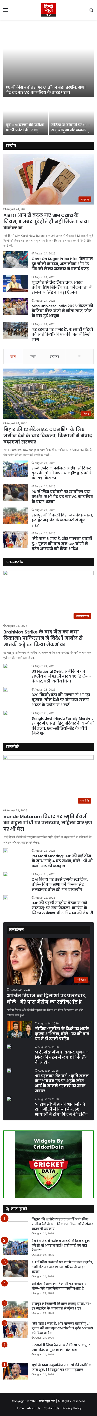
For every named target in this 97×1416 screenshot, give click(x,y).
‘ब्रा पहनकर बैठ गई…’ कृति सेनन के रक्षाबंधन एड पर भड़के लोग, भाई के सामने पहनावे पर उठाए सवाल (62, 1083)
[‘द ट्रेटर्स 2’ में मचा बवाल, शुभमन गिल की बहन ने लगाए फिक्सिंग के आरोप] (9, 1047)
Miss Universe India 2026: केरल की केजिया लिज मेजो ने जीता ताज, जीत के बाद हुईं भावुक (62, 311)
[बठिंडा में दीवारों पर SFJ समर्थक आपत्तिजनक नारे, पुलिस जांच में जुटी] (71, 116)
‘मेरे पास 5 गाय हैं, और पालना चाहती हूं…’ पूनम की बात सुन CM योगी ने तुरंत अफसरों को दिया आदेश (62, 543)
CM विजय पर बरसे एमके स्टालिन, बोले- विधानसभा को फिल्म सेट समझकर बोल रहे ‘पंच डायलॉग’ (60, 884)
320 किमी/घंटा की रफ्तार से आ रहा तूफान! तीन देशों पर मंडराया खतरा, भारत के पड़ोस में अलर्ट (61, 700)
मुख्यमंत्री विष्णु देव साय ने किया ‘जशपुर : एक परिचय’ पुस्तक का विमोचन (61, 1347)
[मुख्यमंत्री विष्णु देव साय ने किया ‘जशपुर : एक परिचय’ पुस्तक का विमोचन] (15, 1351)
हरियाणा (54, 356)
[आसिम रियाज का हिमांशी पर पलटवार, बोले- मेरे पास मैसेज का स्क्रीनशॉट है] (15, 1290)
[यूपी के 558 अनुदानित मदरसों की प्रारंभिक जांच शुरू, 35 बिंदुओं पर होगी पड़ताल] (15, 1371)
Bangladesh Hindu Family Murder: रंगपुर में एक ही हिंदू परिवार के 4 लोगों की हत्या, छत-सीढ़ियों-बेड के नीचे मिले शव (63, 726)
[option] (48, 79)
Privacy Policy (71, 1408)
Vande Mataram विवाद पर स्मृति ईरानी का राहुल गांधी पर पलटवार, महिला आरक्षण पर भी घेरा (47, 822)
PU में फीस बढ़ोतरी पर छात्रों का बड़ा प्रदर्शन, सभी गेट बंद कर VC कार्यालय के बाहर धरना (46, 90)
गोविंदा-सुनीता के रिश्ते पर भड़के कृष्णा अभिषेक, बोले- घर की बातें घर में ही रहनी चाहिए (62, 1033)
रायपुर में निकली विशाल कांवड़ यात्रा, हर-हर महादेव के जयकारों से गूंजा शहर (62, 520)
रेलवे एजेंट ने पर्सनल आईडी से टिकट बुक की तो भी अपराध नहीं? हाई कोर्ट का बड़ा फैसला (62, 473)
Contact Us (51, 1408)
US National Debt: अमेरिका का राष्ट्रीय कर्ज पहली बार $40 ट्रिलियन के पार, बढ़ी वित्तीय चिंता (62, 676)
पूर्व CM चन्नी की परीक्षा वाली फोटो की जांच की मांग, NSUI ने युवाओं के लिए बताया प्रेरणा (25, 132)
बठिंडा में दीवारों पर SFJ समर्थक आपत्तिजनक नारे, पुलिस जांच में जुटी (70, 130)
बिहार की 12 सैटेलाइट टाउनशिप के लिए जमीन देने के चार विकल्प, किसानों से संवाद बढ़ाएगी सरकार (47, 435)
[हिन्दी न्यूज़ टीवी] (48, 10)
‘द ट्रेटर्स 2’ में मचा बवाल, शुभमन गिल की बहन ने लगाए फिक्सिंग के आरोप (62, 1057)
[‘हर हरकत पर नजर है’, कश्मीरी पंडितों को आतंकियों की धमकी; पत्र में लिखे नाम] (15, 330)
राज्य (13, 356)
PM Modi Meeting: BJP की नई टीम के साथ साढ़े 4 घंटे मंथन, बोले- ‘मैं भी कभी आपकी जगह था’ (62, 861)
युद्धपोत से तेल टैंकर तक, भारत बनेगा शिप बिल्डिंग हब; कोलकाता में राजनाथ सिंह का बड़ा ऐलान (62, 287)
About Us (33, 1408)
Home (20, 1408)
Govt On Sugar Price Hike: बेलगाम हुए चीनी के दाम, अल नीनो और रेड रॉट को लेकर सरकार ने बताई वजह (62, 263)
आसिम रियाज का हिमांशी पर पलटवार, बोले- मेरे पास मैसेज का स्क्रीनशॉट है (46, 999)
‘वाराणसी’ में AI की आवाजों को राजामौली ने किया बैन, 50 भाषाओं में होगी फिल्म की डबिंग (61, 1109)
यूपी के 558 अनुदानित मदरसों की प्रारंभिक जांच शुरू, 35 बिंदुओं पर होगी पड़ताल (62, 1367)
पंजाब (33, 356)
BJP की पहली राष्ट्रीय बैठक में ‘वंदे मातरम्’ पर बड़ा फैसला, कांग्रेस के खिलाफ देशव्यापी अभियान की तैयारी (62, 908)
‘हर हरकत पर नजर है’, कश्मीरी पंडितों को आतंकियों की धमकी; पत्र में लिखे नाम (62, 334)
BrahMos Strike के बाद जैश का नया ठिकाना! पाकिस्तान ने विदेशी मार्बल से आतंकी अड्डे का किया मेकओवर (43, 638)
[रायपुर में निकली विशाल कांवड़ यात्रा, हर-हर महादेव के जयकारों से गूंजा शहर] (15, 516)
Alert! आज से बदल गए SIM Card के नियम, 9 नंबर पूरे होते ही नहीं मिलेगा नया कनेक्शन (46, 221)
